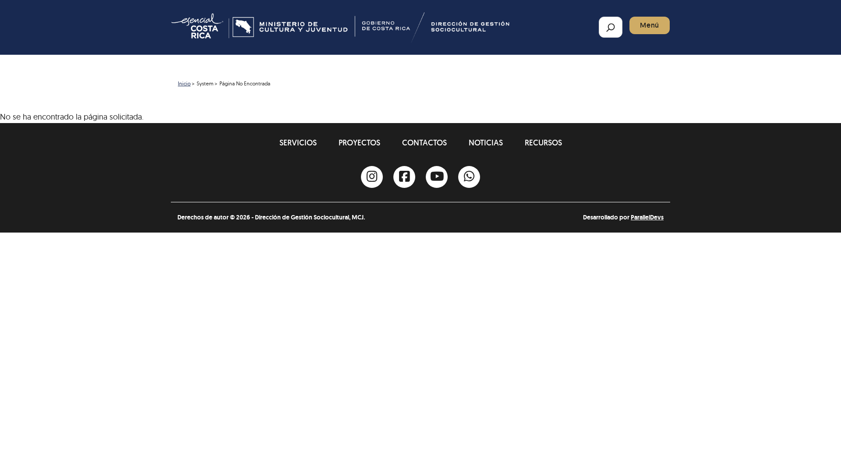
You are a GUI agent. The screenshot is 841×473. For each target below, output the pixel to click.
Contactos (424, 143)
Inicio (184, 83)
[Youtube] (437, 177)
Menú (649, 25)
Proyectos (359, 143)
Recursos (543, 143)
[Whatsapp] (469, 177)
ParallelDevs (647, 217)
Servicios (298, 143)
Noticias (486, 143)
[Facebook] (404, 177)
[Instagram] (372, 177)
